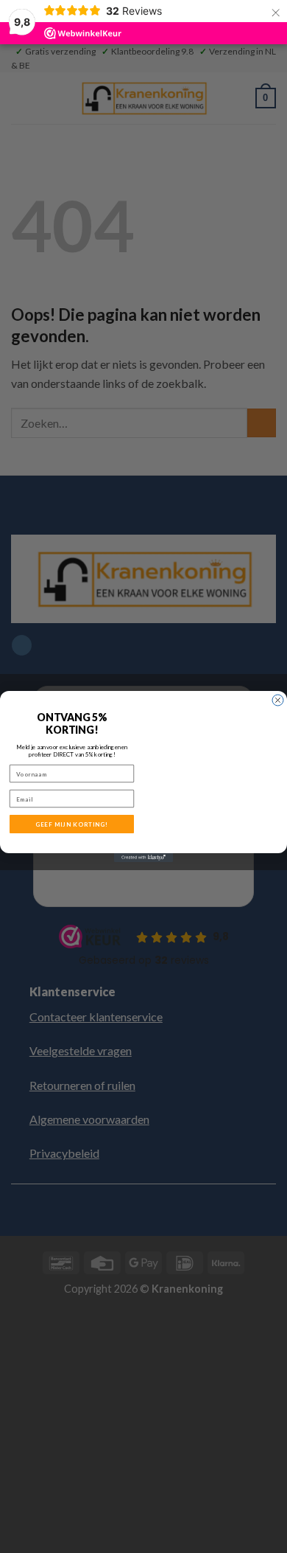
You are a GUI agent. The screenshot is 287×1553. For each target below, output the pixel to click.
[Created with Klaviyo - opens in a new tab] (143, 857)
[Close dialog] (277, 700)
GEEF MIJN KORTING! (72, 824)
